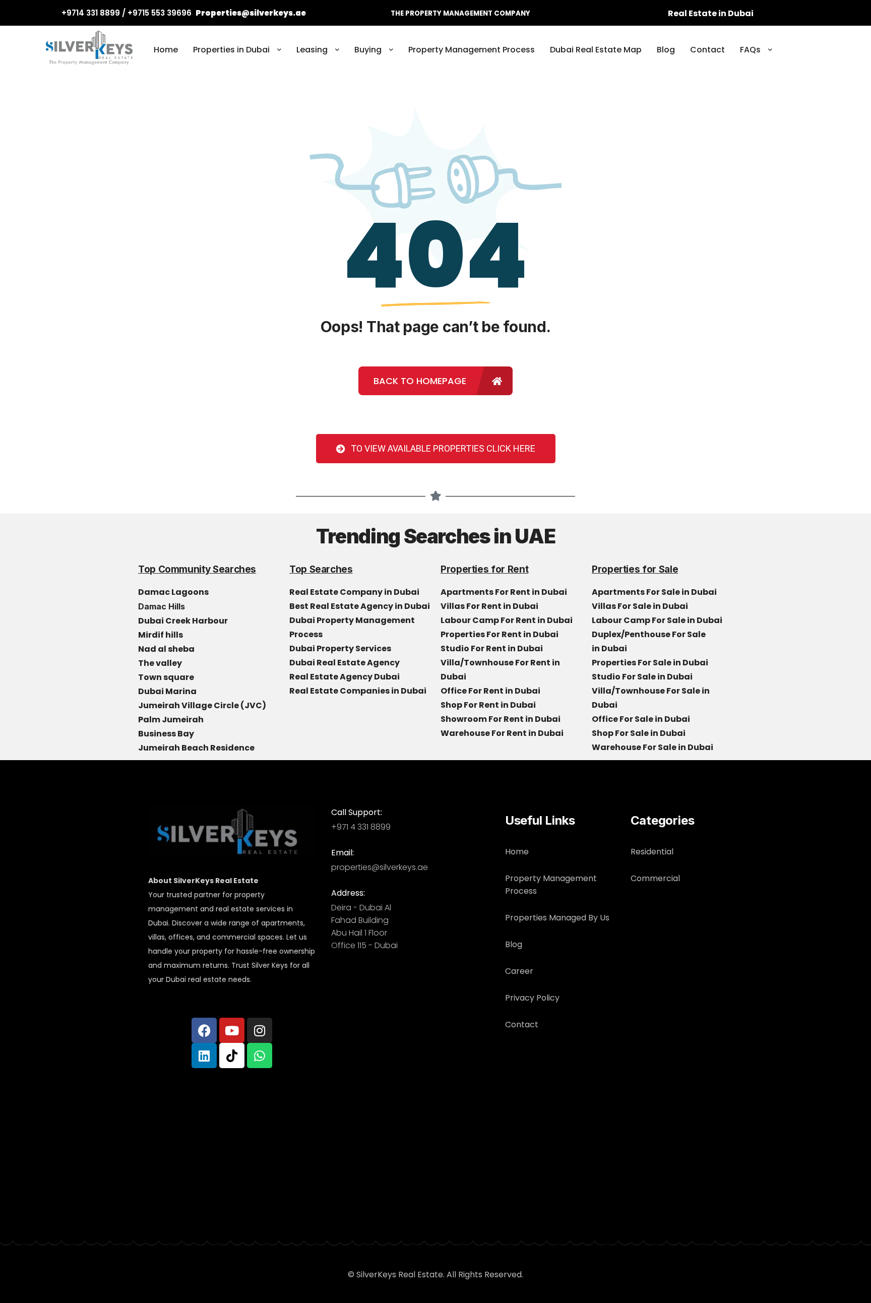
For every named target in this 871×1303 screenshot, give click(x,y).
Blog (666, 49)
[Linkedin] (204, 1055)
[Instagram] (259, 1030)
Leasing (312, 49)
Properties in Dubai (231, 49)
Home (166, 49)
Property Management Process (471, 49)
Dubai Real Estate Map (596, 49)
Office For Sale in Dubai (642, 719)
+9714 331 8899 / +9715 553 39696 (126, 13)
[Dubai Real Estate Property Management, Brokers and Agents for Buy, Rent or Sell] (89, 50)
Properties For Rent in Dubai (500, 634)
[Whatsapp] (259, 1055)
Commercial (655, 878)
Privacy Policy (532, 998)
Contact (707, 49)
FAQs (750, 49)
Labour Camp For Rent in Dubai (507, 620)
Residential (652, 851)
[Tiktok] (231, 1055)
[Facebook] (204, 1030)
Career (519, 971)
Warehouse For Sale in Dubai (653, 747)
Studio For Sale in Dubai (643, 676)
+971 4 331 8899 (361, 827)
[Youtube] (231, 1030)
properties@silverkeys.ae (379, 867)
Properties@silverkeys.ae (251, 13)
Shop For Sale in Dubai (639, 733)
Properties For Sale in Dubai (651, 662)
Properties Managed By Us (557, 917)
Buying (368, 49)
